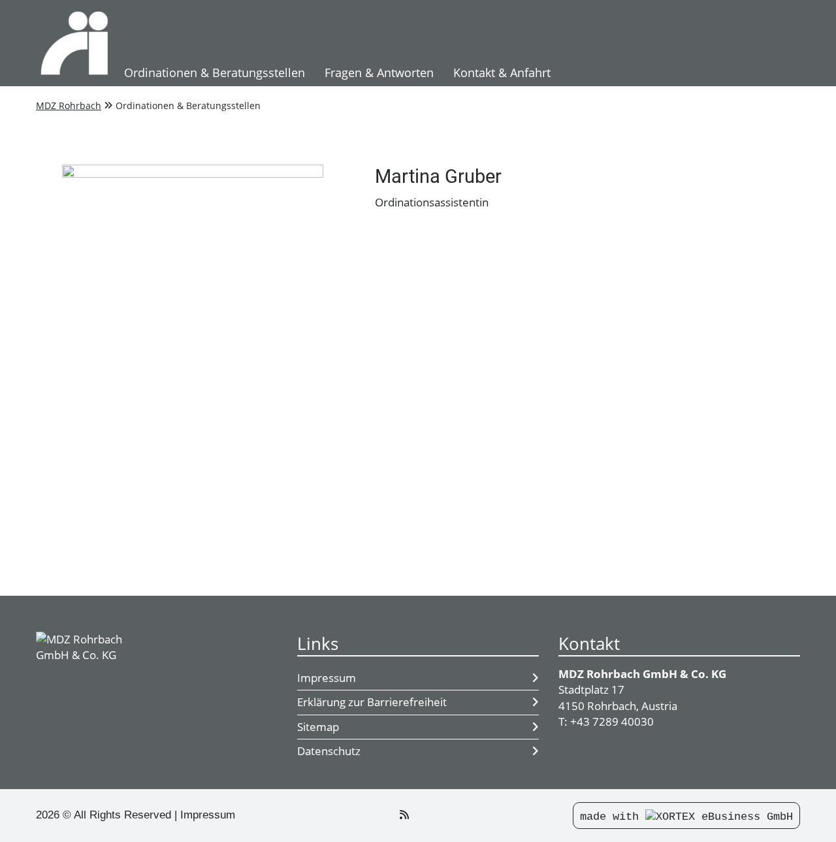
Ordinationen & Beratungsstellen (214, 72)
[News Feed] (404, 814)
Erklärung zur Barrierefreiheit (372, 701)
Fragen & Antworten (379, 72)
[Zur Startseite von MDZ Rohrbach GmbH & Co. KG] (75, 43)
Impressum (326, 677)
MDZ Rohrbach (68, 105)
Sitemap (318, 726)
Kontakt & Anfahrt (502, 72)
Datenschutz (329, 750)
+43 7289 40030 (612, 721)
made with (612, 817)
